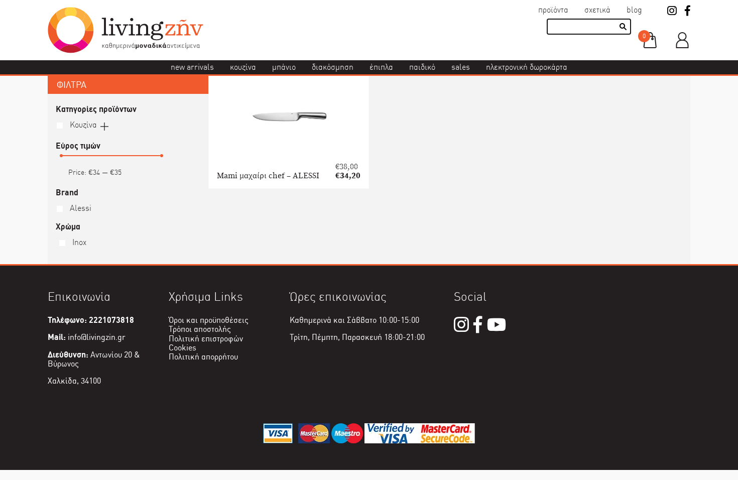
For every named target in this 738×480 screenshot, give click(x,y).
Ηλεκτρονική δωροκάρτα (526, 67)
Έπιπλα (381, 67)
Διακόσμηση (332, 67)
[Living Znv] (125, 50)
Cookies (182, 347)
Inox (78, 242)
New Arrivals (192, 67)
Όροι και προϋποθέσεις (209, 320)
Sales (460, 67)
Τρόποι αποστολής (200, 329)
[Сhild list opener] (104, 126)
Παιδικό (422, 67)
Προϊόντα (553, 10)
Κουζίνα (243, 67)
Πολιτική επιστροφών (206, 338)
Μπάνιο (284, 67)
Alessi (79, 208)
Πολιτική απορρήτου (203, 357)
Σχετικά (597, 10)
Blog (634, 10)
